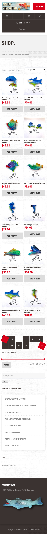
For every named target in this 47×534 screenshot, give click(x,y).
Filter (6, 365)
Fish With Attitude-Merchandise (18, 419)
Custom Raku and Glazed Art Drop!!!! (20, 406)
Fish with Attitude (13, 412)
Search (5, 381)
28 (26, 346)
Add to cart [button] (12, 109)
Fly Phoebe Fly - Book (13, 426)
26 (12, 346)
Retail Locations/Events (15, 439)
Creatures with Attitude (15, 399)
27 (19, 346)
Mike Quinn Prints (12, 432)
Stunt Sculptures (13, 446)
